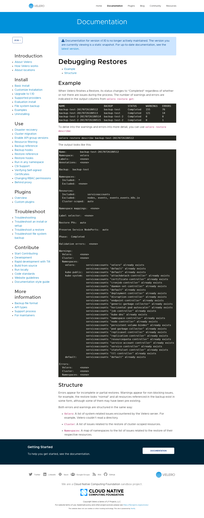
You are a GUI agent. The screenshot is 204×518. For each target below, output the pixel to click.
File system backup (27, 106)
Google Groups (83, 475)
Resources (171, 6)
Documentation (115, 6)
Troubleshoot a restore (29, 230)
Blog (142, 6)
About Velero (23, 62)
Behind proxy (23, 182)
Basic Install (22, 86)
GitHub (112, 475)
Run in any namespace (29, 162)
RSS (99, 475)
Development (23, 257)
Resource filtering (26, 142)
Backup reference (26, 146)
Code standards (25, 274)
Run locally (22, 270)
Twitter (37, 475)
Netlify (133, 508)
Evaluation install (25, 102)
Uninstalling (22, 114)
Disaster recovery (26, 130)
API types (21, 307)
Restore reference (26, 154)
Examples (21, 110)
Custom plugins (24, 202)
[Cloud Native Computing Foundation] (102, 492)
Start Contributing (26, 253)
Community (155, 6)
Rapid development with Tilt (32, 261)
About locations (25, 70)
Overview (21, 198)
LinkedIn (52, 475)
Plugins (131, 6)
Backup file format (26, 303)
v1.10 (16, 40)
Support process (25, 311)
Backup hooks (24, 150)
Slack (66, 475)
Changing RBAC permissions (33, 178)
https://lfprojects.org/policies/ (135, 505)
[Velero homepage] (37, 5)
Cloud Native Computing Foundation (97, 484)
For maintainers (25, 315)
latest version (70, 49)
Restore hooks (24, 158)
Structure (70, 73)
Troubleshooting (25, 217)
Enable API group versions (31, 138)
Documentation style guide (32, 282)
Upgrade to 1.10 (24, 94)
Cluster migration (26, 134)
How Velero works (26, 66)
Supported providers (28, 98)
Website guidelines (27, 278)
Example (69, 69)
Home (99, 6)
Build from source (26, 265)
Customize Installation (29, 90)
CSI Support (22, 166)
